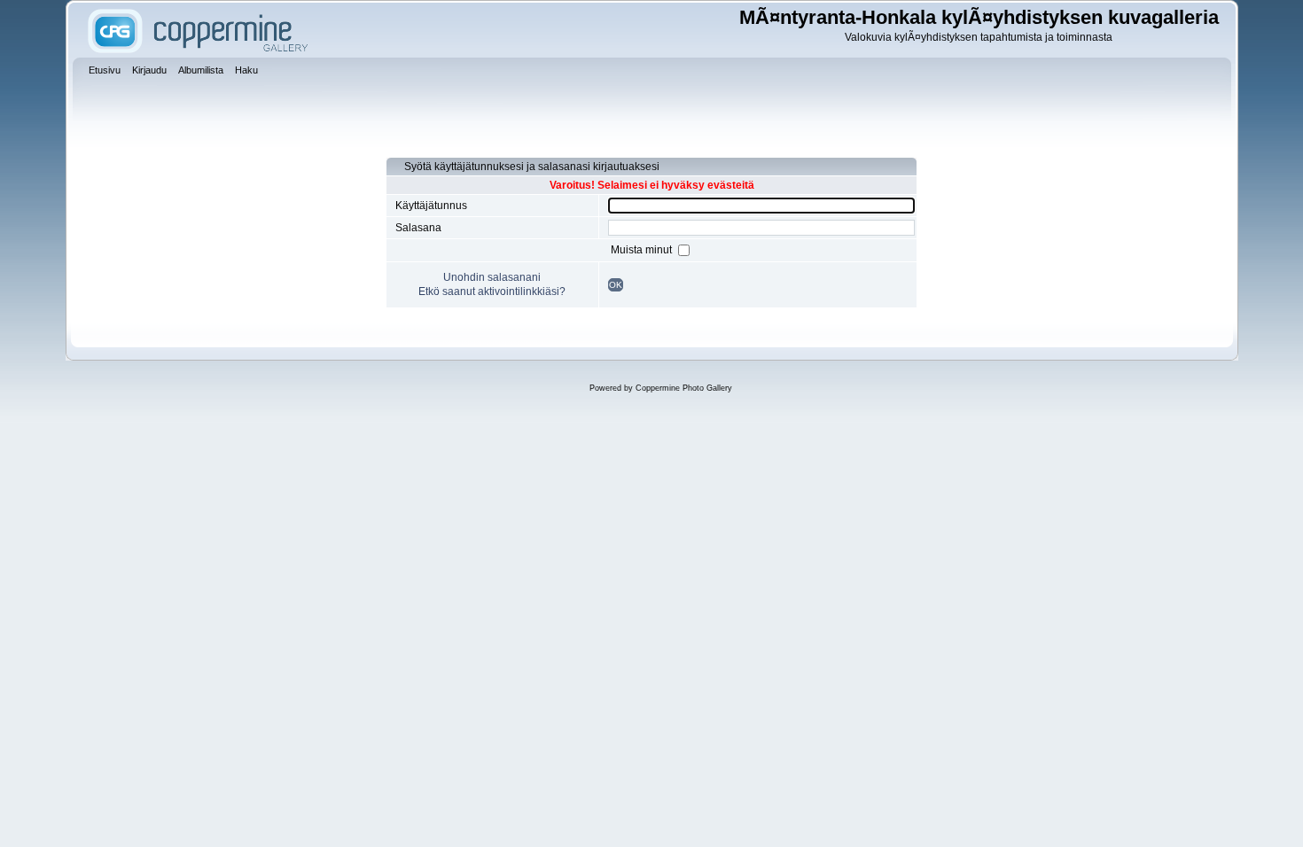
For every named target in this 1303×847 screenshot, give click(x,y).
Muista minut (643, 250)
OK (615, 285)
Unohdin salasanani (492, 277)
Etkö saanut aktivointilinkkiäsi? (492, 291)
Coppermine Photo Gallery (684, 388)
